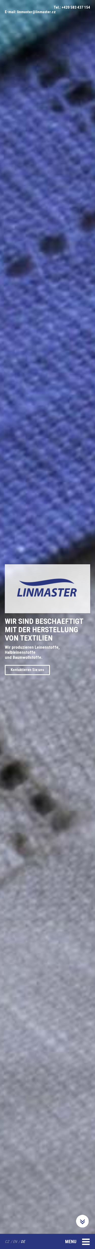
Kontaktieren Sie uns (27, 669)
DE (23, 1241)
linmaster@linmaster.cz (36, 12)
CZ (7, 1241)
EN (15, 1241)
